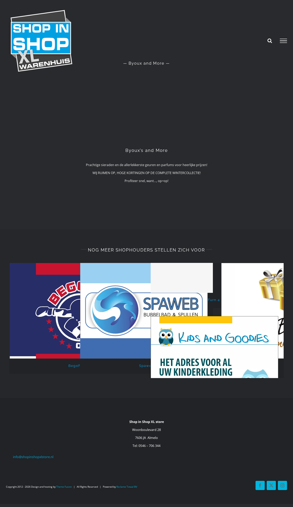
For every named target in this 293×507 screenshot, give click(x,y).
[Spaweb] (146, 311)
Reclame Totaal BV (126, 486)
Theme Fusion (64, 486)
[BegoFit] (76, 311)
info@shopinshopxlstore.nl (33, 457)
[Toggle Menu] (283, 41)
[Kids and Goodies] (217, 364)
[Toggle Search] (269, 40)
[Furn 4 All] (217, 278)
